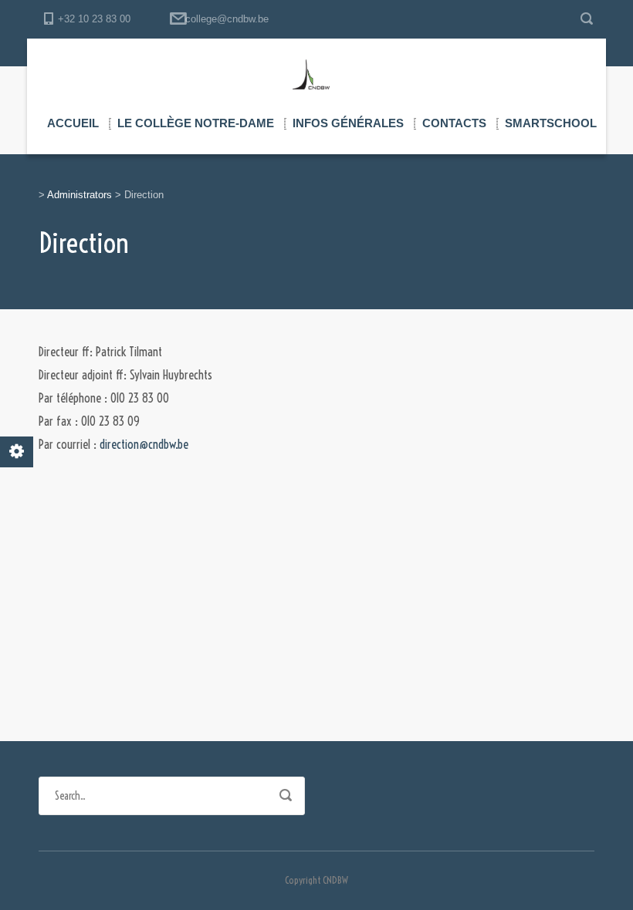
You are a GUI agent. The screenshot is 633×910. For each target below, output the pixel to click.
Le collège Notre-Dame (195, 123)
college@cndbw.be (227, 19)
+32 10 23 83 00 (94, 19)
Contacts (454, 123)
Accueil (73, 123)
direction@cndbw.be (144, 444)
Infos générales (348, 123)
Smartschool (551, 123)
